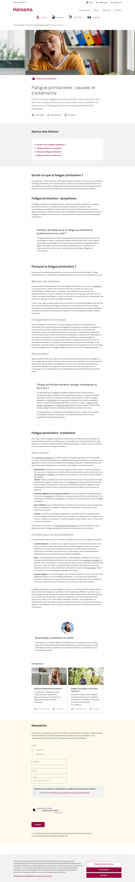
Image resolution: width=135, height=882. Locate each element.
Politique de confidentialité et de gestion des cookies (34, 876)
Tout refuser (104, 870)
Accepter (104, 875)
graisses (72, 482)
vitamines (51, 474)
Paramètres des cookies (104, 864)
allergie (40, 405)
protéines (49, 496)
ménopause (48, 405)
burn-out (64, 400)
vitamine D (97, 286)
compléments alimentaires (66, 526)
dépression (52, 400)
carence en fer (92, 403)
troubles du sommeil (63, 405)
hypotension (91, 568)
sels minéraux (39, 474)
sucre (48, 482)
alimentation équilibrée (44, 458)
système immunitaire (91, 560)
